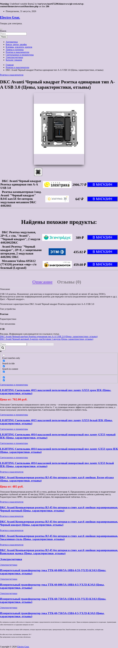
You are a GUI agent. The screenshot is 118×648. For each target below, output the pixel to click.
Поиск (3, 31)
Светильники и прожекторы (20, 55)
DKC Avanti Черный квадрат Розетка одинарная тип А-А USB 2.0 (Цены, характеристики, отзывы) (49, 336)
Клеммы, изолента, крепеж (19, 47)
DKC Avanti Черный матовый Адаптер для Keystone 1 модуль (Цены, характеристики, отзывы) (46, 339)
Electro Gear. (10, 17)
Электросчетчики (14, 57)
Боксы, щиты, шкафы (16, 44)
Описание (42, 281)
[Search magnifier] (2, 348)
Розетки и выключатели (17, 52)
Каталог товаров (14, 60)
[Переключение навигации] (1, 29)
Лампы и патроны (15, 49)
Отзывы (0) (69, 281)
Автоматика (12, 42)
